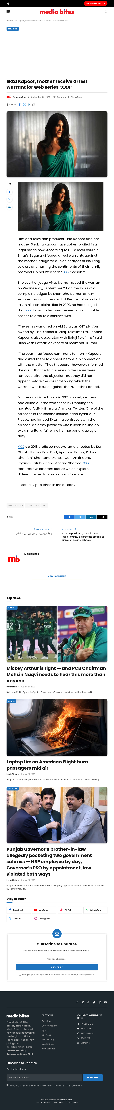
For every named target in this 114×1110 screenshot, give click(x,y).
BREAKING (12, 29)
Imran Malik (12, 687)
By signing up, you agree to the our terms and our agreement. (58, 974)
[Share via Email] (34, 104)
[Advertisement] (57, 54)
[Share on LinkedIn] (29, 104)
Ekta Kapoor (33, 505)
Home (9, 20)
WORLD (11, 701)
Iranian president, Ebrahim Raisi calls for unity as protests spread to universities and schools (83, 537)
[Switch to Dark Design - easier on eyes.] (8, 3)
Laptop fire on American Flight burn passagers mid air (47, 765)
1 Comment (61, 97)
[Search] (105, 11)
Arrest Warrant (15, 505)
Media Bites (66, 1099)
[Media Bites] (57, 12)
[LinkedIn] (9, 207)
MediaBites (21, 97)
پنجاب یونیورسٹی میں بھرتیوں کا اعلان (34, 533)
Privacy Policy (76, 974)
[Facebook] (9, 192)
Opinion (12, 607)
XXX (66, 272)
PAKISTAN (12, 788)
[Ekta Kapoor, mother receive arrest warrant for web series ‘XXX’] (57, 144)
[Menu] (8, 11)
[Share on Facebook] (19, 104)
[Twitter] (9, 199)
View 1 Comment (57, 576)
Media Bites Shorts (95, 3)
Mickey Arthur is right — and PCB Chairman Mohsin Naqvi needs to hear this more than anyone (56, 674)
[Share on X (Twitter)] (24, 104)
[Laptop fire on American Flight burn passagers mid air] (57, 727)
